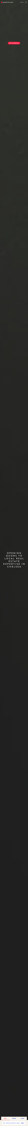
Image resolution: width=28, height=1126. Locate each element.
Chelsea (22, 2)
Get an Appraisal (14, 43)
